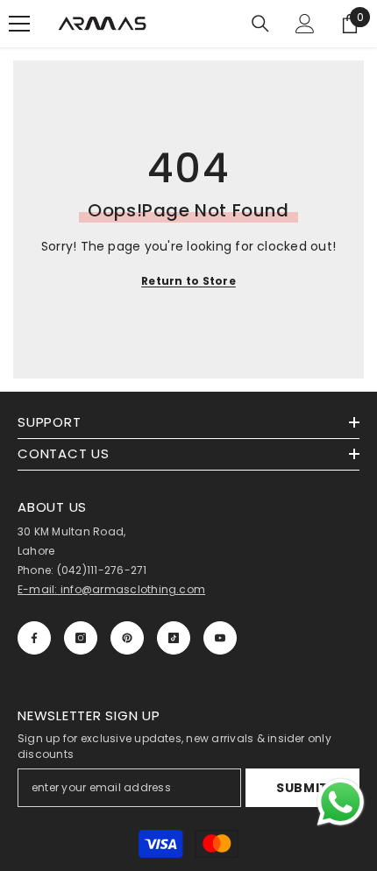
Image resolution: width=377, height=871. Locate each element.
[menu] (19, 23)
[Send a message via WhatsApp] (340, 802)
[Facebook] (34, 638)
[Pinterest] (127, 638)
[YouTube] (220, 638)
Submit (302, 788)
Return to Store (188, 280)
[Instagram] (80, 638)
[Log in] (305, 23)
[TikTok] (173, 638)
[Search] (260, 23)
